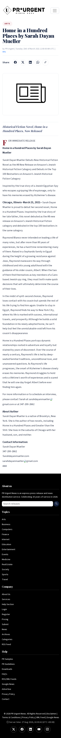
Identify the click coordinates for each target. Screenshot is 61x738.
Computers (7, 529)
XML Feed (40, 717)
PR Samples (7, 659)
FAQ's (4, 674)
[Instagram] (47, 729)
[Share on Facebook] (15, 62)
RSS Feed (6, 644)
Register (6, 614)
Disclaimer (51, 713)
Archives (6, 634)
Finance (5, 534)
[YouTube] (39, 729)
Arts (4, 51)
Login (4, 609)
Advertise (6, 689)
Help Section (8, 604)
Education (6, 544)
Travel (5, 579)
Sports (5, 574)
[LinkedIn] (30, 729)
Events (5, 554)
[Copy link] (45, 62)
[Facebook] (22, 729)
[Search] (56, 503)
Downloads (7, 669)
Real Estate (7, 564)
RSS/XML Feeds (9, 679)
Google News (8, 684)
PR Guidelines (8, 664)
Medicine (6, 559)
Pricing (5, 619)
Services (6, 599)
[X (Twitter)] (13, 729)
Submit (5, 624)
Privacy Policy (8, 694)
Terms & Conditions (11, 717)
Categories (7, 639)
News (4, 629)
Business (6, 524)
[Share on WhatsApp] (38, 62)
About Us (6, 594)
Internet (5, 539)
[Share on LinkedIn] (30, 62)
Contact (5, 699)
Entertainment (8, 549)
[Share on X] (23, 62)
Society (5, 569)
